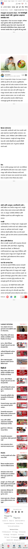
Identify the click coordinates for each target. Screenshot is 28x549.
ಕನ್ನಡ (9, 1)
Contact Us (5, 520)
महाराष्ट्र (13, 7)
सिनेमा (26, 7)
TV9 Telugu (15, 532)
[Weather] (17, 4)
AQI (19, 3)
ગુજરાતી (20, 1)
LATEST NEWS (7, 7)
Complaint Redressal (9, 523)
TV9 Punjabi (21, 534)
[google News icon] (11, 297)
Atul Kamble (7, 74)
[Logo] (2, 3)
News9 (5, 1)
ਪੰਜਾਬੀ (24, 1)
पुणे (20, 7)
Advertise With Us (20, 520)
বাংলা (16, 1)
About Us (11, 520)
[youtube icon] (7, 297)
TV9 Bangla (6, 534)
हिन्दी (2, 1)
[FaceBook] (12, 512)
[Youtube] (22, 512)
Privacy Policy (19, 523)
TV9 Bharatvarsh (6, 532)
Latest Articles (7, 324)
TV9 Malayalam (14, 537)
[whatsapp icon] (15, 297)
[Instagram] (19, 512)
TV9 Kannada (22, 532)
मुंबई (17, 7)
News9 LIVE (10, 540)
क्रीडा (23, 7)
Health (11, 10)
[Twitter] (16, 512)
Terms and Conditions (13, 526)
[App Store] (18, 518)
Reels (3, 453)
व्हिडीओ (3, 368)
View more (22, 324)
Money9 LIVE (17, 540)
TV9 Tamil (6, 537)
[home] (1, 7)
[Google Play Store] (8, 517)
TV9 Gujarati (13, 534)
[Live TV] (22, 4)
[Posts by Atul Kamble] (2, 75)
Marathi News (4, 10)
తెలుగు (12, 1)
